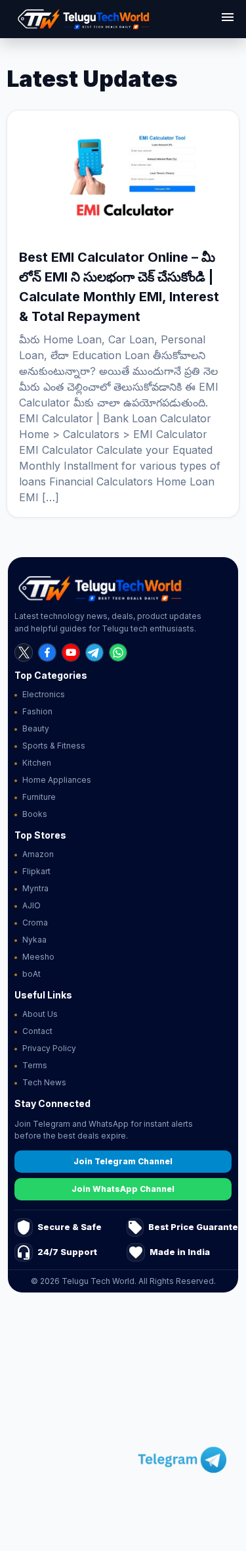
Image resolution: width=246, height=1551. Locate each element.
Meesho (38, 957)
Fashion (37, 711)
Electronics (43, 694)
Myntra (35, 888)
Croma (35, 922)
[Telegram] (94, 652)
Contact (37, 1031)
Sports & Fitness (53, 746)
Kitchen (36, 763)
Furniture (39, 797)
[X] (23, 652)
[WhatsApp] (118, 652)
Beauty (35, 728)
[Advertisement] (123, 1423)
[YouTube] (71, 652)
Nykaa (34, 940)
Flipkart (36, 871)
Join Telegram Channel (123, 1161)
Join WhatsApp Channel (123, 1189)
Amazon (38, 854)
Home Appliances (56, 780)
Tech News (44, 1082)
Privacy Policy (49, 1048)
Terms (34, 1065)
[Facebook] (47, 652)
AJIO (31, 905)
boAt (31, 974)
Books (34, 814)
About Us (40, 1014)
